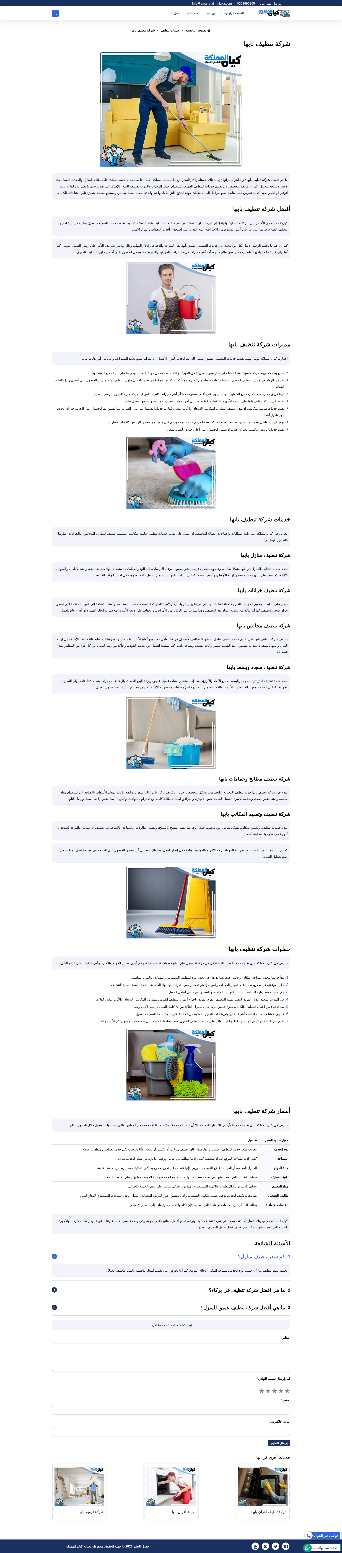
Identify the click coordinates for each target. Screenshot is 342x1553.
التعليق (284, 1337)
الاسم (285, 1400)
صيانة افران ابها (184, 1511)
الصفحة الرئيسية (234, 13)
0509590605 (246, 3)
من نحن (211, 13)
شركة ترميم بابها (91, 1511)
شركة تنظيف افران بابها (269, 1511)
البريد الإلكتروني (278, 1421)
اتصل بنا (175, 13)
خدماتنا (194, 13)
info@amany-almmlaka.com (212, 3)
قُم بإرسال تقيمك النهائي (273, 1378)
